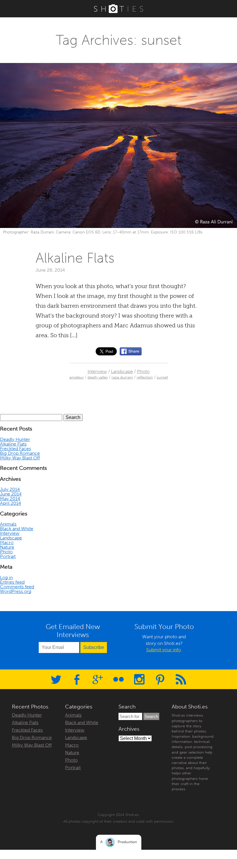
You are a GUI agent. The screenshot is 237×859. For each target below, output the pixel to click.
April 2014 (10, 503)
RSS (181, 679)
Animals (8, 524)
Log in (6, 577)
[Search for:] (130, 716)
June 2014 (11, 494)
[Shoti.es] (118, 8)
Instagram (139, 679)
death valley (98, 377)
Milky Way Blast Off (20, 458)
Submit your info (163, 649)
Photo (143, 371)
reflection (145, 377)
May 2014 (10, 498)
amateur (76, 377)
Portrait (8, 556)
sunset (162, 377)
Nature (7, 547)
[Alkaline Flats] (131, 351)
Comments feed (17, 586)
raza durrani (122, 377)
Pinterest (160, 679)
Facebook (77, 679)
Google (98, 679)
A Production (118, 842)
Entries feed (12, 582)
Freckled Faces (15, 448)
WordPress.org (15, 591)
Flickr (118, 679)
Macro (7, 542)
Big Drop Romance (20, 453)
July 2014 (10, 489)
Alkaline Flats (75, 258)
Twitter (56, 679)
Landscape (122, 371)
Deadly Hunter (15, 439)
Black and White (16, 528)
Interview (97, 371)
